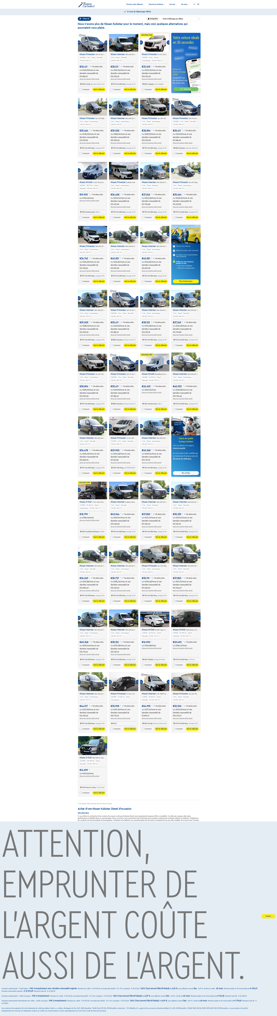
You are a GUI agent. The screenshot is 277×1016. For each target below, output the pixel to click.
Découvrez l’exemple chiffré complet (89, 79)
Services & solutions (156, 4)
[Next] (105, 42)
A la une (172, 4)
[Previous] (79, 42)
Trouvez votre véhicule (134, 4)
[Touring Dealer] (87, 4)
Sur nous (184, 4)
